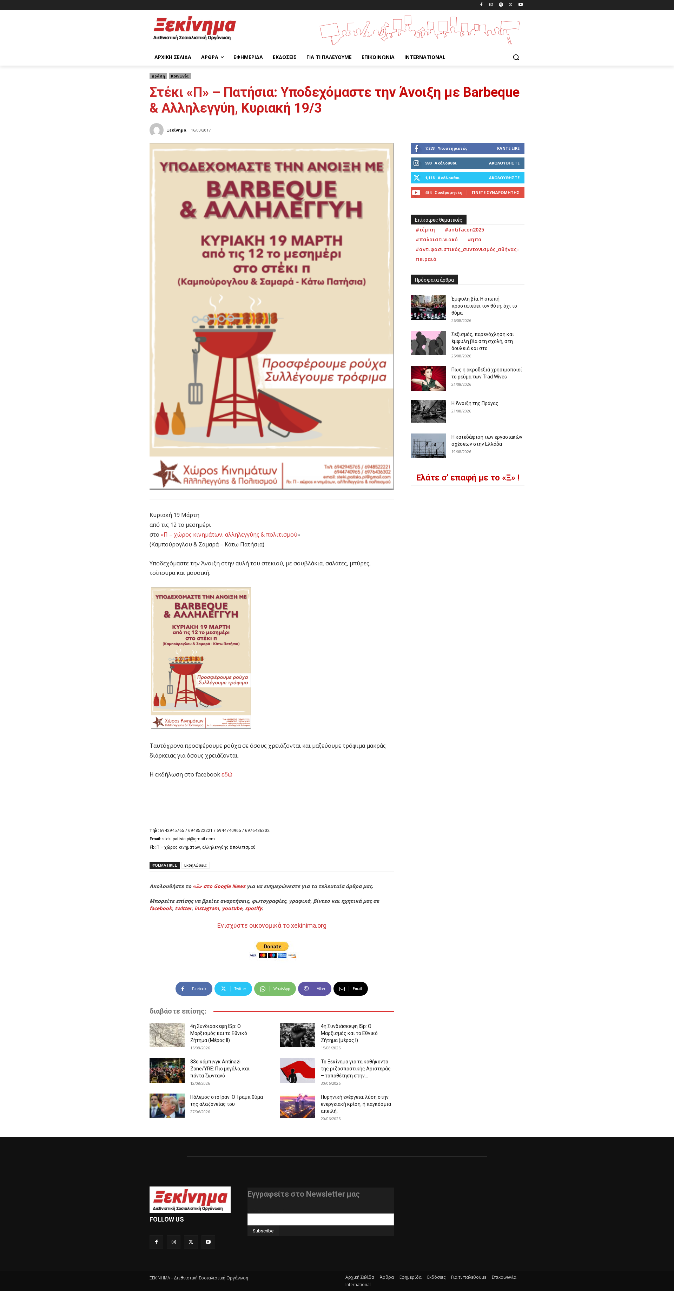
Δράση (158, 76)
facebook (161, 908)
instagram (206, 908)
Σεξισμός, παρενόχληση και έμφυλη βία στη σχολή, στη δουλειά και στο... (482, 341)
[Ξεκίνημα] (158, 130)
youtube (232, 908)
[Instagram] (491, 5)
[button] (516, 57)
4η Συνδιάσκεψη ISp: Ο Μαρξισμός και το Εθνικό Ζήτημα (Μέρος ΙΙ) (218, 1033)
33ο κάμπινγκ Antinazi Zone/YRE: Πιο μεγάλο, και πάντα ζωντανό (220, 1068)
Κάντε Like (508, 148)
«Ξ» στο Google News (219, 886)
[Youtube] (520, 5)
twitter (183, 908)
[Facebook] (481, 5)
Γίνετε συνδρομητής (496, 192)
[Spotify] (501, 5)
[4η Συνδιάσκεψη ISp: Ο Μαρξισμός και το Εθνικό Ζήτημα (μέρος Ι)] (297, 1035)
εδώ (227, 774)
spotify (253, 908)
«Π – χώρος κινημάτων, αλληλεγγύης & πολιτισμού (229, 534)
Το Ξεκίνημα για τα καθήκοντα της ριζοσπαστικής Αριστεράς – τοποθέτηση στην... (356, 1068)
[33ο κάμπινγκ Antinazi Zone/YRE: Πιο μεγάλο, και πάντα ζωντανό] (167, 1070)
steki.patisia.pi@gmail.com (188, 838)
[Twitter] (511, 5)
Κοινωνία (180, 76)
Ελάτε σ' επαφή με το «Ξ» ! (468, 478)
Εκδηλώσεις (195, 865)
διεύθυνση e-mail (266, 1210)
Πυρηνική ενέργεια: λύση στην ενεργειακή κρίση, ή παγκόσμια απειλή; (356, 1104)
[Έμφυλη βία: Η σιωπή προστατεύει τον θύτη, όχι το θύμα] (428, 307)
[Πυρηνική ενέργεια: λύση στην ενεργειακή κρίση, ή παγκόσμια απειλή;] (297, 1106)
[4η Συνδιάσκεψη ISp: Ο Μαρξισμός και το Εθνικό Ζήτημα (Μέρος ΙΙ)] (167, 1035)
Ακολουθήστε (504, 163)
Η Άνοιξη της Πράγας (474, 403)
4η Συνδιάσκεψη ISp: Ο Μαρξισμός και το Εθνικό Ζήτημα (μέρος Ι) (349, 1033)
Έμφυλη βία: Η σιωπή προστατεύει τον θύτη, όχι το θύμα (484, 306)
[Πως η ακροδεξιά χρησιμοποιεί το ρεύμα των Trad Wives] (428, 378)
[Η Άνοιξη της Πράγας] (428, 411)
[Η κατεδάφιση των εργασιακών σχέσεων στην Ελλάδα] (428, 445)
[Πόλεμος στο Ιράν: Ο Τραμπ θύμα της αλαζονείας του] (167, 1106)
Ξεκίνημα (176, 130)
